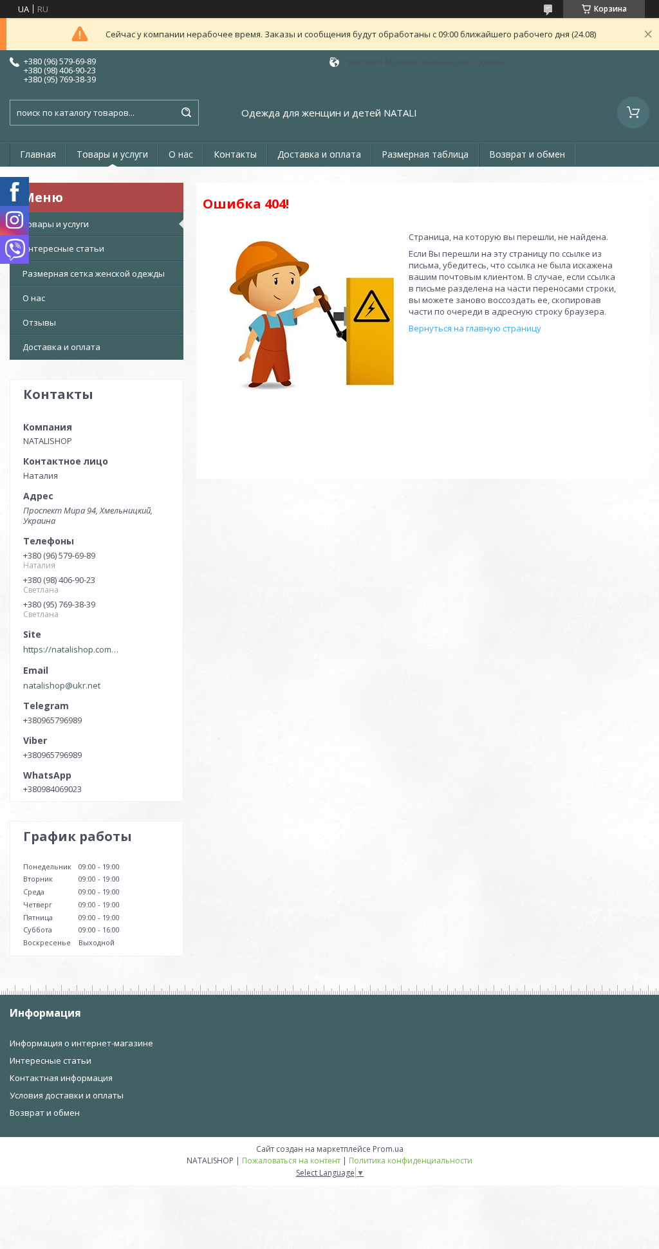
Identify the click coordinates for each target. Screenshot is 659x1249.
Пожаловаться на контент (291, 1160)
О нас (181, 154)
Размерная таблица (425, 154)
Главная (38, 154)
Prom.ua (388, 1148)
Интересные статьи (63, 248)
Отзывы (39, 322)
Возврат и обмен (527, 154)
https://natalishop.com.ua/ (71, 649)
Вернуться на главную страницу (475, 328)
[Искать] (186, 112)
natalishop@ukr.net (61, 685)
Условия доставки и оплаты (67, 1095)
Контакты (235, 154)
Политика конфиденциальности (410, 1160)
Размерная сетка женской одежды (94, 273)
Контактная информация (61, 1078)
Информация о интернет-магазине (81, 1043)
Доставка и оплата (319, 154)
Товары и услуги (112, 154)
